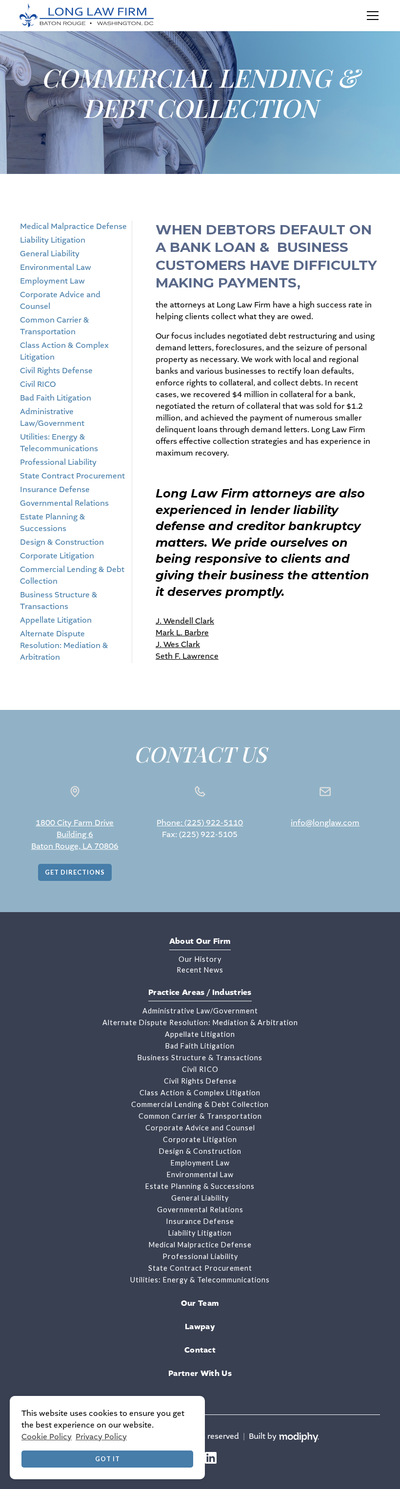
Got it (107, 1459)
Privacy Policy (101, 1437)
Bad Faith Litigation (55, 398)
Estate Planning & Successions (200, 1186)
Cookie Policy (46, 1437)
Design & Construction (62, 542)
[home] (87, 15)
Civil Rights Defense (56, 370)
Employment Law (52, 281)
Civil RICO (38, 384)
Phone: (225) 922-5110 (200, 823)
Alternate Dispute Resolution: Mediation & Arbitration (64, 645)
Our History (200, 959)
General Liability (50, 253)
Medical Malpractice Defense (73, 226)
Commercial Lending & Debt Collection (200, 1104)
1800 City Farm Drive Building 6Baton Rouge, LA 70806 (75, 834)
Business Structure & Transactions (200, 1057)
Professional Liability (58, 462)
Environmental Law (55, 267)
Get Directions (75, 872)
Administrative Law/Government (200, 1011)
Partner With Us (200, 1373)
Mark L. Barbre (182, 633)
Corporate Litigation (57, 556)
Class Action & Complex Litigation (200, 1092)
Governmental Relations (64, 503)
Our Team (200, 1303)
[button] (370, 15)
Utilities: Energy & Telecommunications (200, 1280)
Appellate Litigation (56, 620)
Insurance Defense (55, 489)
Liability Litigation (52, 240)
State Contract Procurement (72, 476)
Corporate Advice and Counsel (200, 1128)
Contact (200, 1350)
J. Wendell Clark (185, 621)
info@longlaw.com (325, 823)
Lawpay (200, 1326)
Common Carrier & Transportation (200, 1116)
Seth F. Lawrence (187, 656)
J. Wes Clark (178, 644)
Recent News (200, 970)
